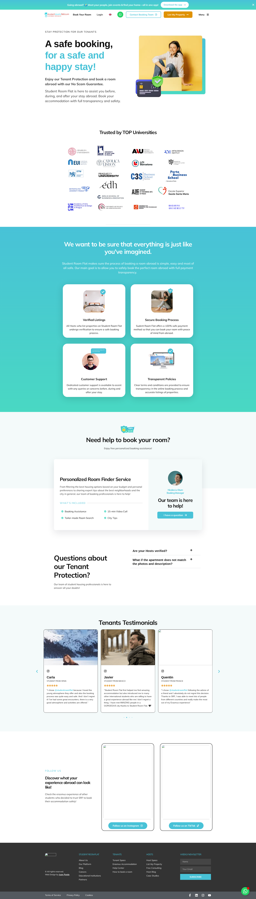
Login (100, 14)
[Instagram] (202, 895)
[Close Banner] (253, 5)
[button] (67, 470)
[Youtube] (209, 895)
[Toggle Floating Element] (245, 891)
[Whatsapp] (120, 15)
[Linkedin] (196, 895)
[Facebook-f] (189, 895)
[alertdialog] (128, 5)
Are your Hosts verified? (150, 551)
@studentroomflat (121, 690)
